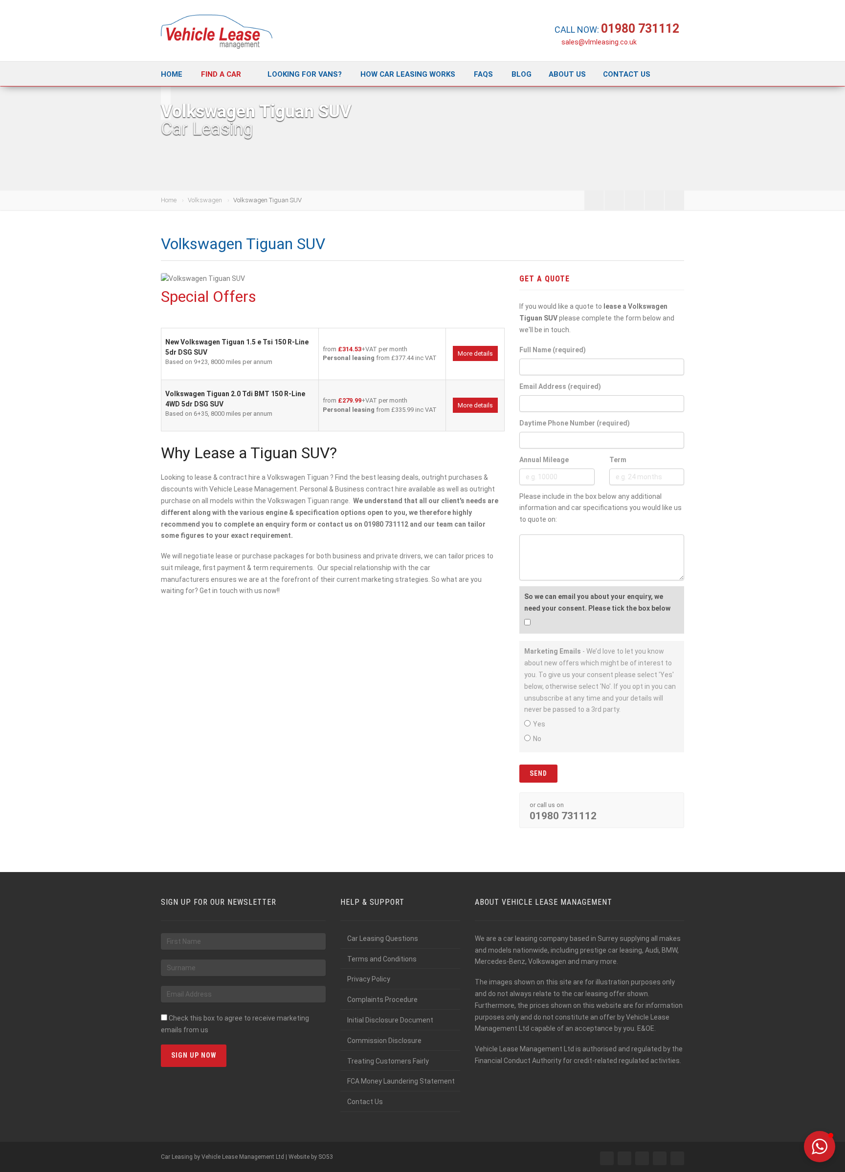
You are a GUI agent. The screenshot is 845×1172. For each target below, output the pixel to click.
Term (617, 460)
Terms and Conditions (382, 959)
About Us (567, 74)
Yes (539, 724)
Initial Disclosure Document (390, 1020)
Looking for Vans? (304, 74)
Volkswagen (205, 200)
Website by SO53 (311, 1156)
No (537, 739)
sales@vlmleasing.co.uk (599, 42)
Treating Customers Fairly (388, 1061)
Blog (521, 74)
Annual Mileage (544, 460)
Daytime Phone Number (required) (574, 423)
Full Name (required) (552, 350)
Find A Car (221, 74)
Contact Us (626, 74)
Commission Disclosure (384, 1040)
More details (475, 353)
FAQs (483, 74)
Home (171, 74)
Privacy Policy (368, 979)
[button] (819, 1146)
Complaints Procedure (382, 999)
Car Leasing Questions (382, 938)
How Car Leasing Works (407, 74)
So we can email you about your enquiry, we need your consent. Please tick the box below (597, 602)
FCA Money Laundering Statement (401, 1081)
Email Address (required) (560, 386)
